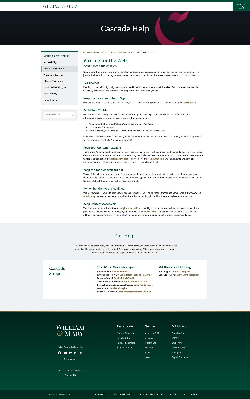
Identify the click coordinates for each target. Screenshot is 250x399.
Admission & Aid (152, 333)
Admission (88, 196)
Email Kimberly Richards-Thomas (134, 291)
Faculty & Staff (124, 338)
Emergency (177, 352)
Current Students (125, 333)
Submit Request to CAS (135, 281)
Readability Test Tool (122, 158)
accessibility (150, 211)
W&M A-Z (176, 338)
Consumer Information (122, 394)
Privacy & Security (191, 394)
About (159, 196)
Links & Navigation (53, 81)
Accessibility (50, 62)
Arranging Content (53, 75)
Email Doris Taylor (118, 288)
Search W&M (178, 333)
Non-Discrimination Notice (150, 394)
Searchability (50, 93)
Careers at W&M (180, 347)
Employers (177, 343)
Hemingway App (156, 158)
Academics (149, 338)
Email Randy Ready (143, 285)
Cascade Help (125, 29)
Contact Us (70, 375)
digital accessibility (130, 208)
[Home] (60, 6)
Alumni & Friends (125, 347)
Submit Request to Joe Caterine (136, 274)
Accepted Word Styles (55, 87)
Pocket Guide (50, 100)
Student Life (150, 343)
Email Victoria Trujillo (124, 278)
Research (149, 347)
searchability (189, 102)
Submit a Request (121, 271)
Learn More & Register (187, 274)
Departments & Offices (94, 52)
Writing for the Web (54, 68)
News (147, 357)
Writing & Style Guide (123, 52)
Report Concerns (180, 357)
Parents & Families (126, 343)
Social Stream (70, 359)
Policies (173, 394)
